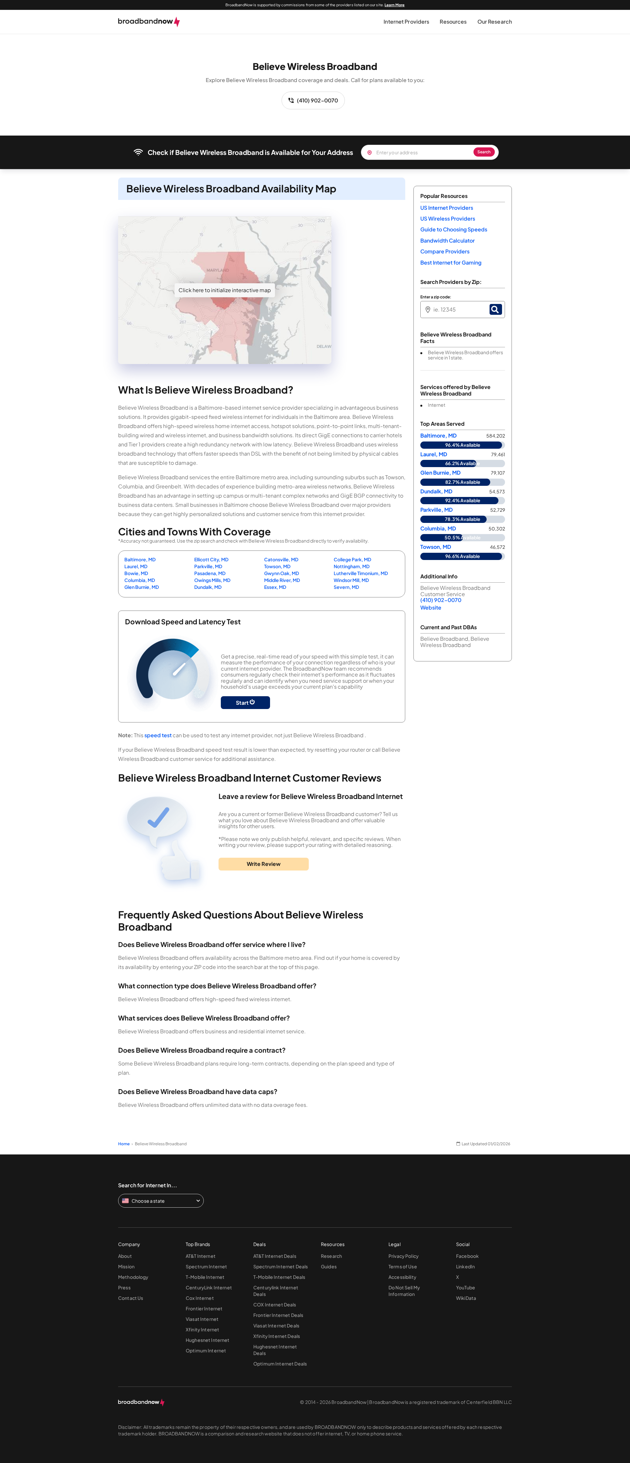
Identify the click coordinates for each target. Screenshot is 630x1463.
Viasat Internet (202, 1319)
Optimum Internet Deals (280, 1363)
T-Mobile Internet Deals (279, 1277)
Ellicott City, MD (211, 559)
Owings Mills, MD (212, 580)
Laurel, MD (135, 566)
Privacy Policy (403, 1256)
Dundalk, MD (207, 587)
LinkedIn (465, 1266)
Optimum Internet (206, 1350)
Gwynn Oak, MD (281, 573)
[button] (406, 21)
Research (331, 1256)
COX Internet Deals (274, 1304)
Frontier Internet (204, 1308)
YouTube (465, 1287)
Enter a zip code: (435, 297)
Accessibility (402, 1277)
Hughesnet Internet (208, 1340)
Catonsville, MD (281, 559)
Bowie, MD (136, 573)
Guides (329, 1266)
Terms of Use (402, 1266)
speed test (158, 735)
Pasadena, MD (209, 573)
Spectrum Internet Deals (280, 1266)
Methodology (133, 1277)
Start (243, 702)
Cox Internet (200, 1298)
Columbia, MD (139, 580)
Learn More (395, 5)
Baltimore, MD (140, 559)
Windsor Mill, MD (351, 580)
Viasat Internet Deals (276, 1325)
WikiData (466, 1298)
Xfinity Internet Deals (276, 1336)
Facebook (467, 1256)
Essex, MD (275, 587)
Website (430, 607)
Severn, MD (346, 587)
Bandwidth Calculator (447, 240)
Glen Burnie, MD (141, 587)
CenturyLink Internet (209, 1287)
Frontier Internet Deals (278, 1315)
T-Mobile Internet (205, 1277)
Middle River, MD (282, 580)
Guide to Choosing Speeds (453, 229)
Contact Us (130, 1298)
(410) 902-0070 (317, 100)
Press (124, 1287)
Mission (126, 1266)
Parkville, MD (208, 566)
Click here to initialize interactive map (224, 290)
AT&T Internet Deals (274, 1256)
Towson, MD (277, 566)
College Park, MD (352, 559)
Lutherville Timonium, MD (361, 573)
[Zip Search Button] (496, 309)
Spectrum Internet (206, 1266)
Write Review (264, 863)
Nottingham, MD (351, 566)
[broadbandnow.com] (149, 22)
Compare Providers (445, 251)
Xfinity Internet (202, 1329)
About (125, 1256)
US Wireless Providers (447, 218)
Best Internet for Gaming (450, 262)
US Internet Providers (446, 207)
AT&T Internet (201, 1256)
